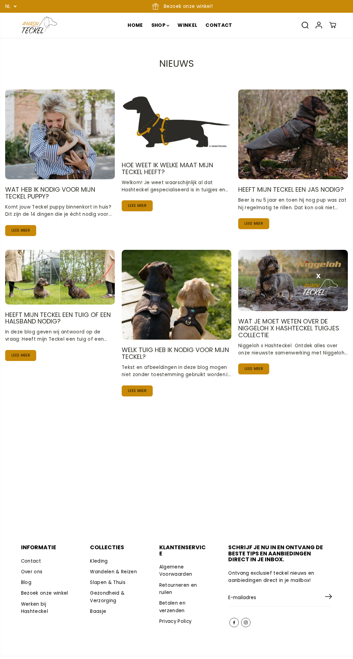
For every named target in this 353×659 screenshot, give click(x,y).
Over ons (32, 571)
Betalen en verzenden (172, 607)
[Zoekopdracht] (305, 25)
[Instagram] (246, 622)
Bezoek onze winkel (44, 593)
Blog (26, 582)
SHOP (159, 25)
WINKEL (187, 25)
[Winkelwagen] (332, 25)
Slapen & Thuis (107, 582)
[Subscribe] (328, 597)
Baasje (98, 611)
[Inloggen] (319, 25)
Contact (31, 561)
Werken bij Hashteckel (34, 608)
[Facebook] (234, 622)
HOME (135, 25)
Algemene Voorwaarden (175, 570)
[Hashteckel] (38, 25)
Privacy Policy (175, 621)
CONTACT (218, 25)
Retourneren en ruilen (178, 589)
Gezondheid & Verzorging (107, 597)
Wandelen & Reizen (113, 571)
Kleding (99, 561)
